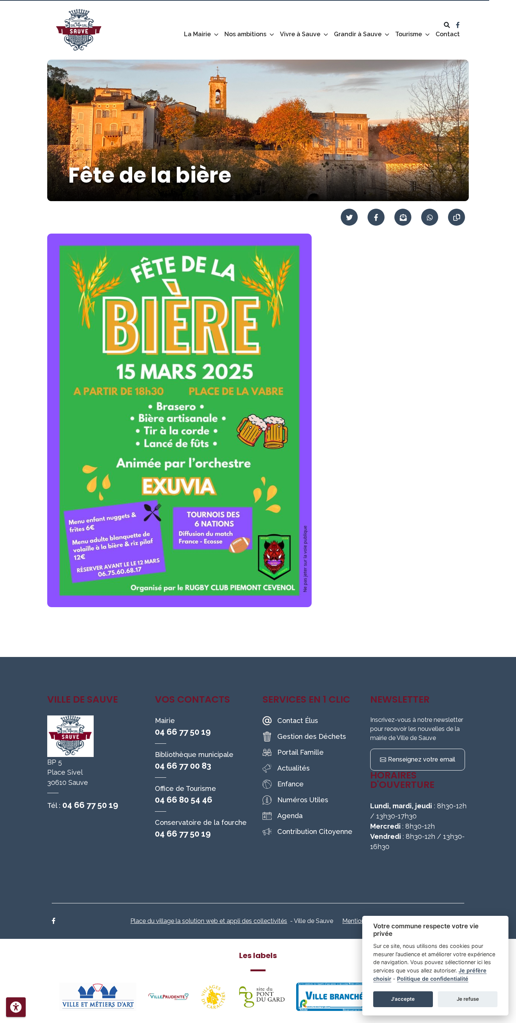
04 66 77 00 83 (183, 766)
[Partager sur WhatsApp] (429, 217)
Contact (448, 34)
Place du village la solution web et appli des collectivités (208, 921)
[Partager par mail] (402, 217)
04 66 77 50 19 (90, 805)
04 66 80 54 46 (183, 800)
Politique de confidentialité (432, 978)
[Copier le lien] (456, 217)
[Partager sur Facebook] (376, 217)
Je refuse (468, 999)
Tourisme (408, 34)
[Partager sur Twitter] (349, 217)
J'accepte (403, 999)
